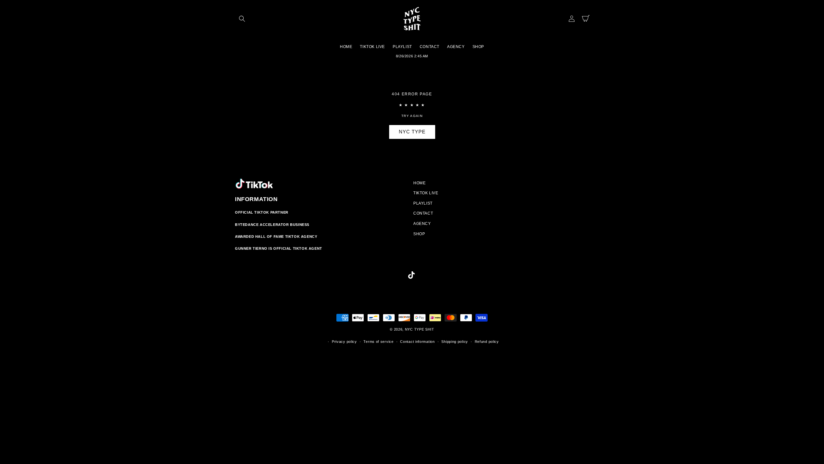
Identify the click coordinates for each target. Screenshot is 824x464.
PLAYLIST (423, 203)
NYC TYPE (412, 131)
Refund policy (487, 341)
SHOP (419, 234)
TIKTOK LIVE (425, 193)
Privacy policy (344, 341)
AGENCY (422, 223)
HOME (419, 183)
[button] (242, 19)
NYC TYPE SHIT (419, 329)
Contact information (417, 341)
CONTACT (423, 213)
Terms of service (378, 341)
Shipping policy (454, 341)
